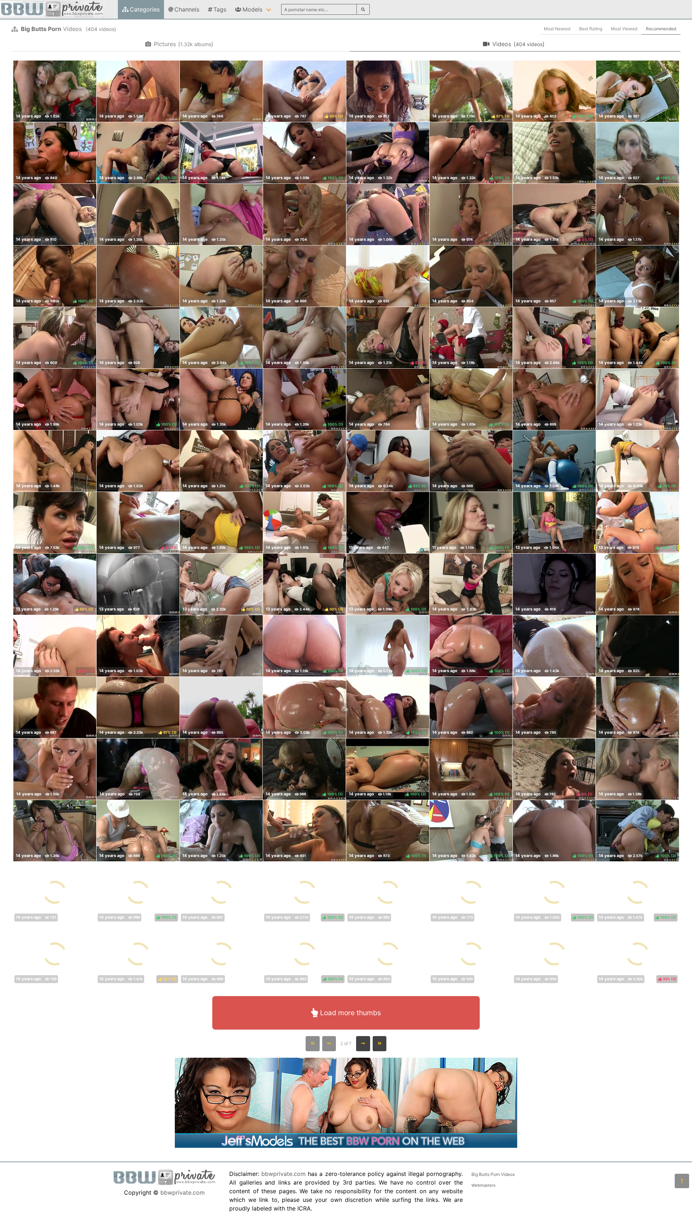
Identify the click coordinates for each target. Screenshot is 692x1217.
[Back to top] (682, 1181)
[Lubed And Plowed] (387, 91)
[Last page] (380, 1043)
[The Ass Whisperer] (471, 584)
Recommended (661, 28)
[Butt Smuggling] (221, 954)
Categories (145, 9)
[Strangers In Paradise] (387, 399)
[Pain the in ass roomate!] (637, 276)
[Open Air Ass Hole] (221, 707)
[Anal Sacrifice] (221, 892)
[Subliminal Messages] (554, 584)
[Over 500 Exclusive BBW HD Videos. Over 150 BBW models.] (346, 1145)
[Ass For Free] (138, 337)
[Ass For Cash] (138, 769)
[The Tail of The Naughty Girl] (471, 337)
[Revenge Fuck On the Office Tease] (471, 276)
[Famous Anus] (387, 214)
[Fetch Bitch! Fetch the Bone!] (304, 276)
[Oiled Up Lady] (221, 152)
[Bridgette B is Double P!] (554, 954)
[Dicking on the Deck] (387, 152)
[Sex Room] (387, 522)
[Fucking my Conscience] (220, 769)
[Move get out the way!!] (387, 276)
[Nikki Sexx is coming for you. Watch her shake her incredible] (138, 584)
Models (252, 9)
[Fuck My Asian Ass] (471, 892)
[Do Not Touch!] (54, 399)
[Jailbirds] (54, 461)
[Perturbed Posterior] (304, 214)
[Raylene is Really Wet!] (554, 645)
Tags (219, 9)
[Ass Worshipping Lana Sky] (554, 522)
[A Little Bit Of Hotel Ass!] (138, 214)
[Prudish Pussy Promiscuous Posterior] (54, 214)
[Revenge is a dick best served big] (637, 214)
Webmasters (483, 1185)
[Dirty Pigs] (221, 214)
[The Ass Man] (304, 830)
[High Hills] (637, 707)
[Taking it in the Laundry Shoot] (54, 954)
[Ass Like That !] (138, 91)
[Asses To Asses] (637, 645)
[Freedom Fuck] (471, 461)
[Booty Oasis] (221, 645)
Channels (186, 9)
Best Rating (590, 28)
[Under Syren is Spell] (554, 707)
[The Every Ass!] (54, 892)
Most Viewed (624, 28)
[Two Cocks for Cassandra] (54, 152)
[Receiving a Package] (637, 584)
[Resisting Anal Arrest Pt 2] (387, 954)
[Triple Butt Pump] (637, 769)
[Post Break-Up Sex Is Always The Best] (54, 707)
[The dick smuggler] (221, 276)
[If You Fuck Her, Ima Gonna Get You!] (54, 769)
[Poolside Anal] (221, 91)
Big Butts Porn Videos (493, 1174)
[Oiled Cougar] (637, 91)
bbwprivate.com (182, 1192)
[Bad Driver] (304, 337)
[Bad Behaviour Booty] (138, 645)
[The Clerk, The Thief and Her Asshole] (138, 461)
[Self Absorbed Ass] (554, 399)
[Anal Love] (54, 91)
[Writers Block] (471, 214)
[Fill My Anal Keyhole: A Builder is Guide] (637, 399)
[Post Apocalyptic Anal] (471, 954)
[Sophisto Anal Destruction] (138, 276)
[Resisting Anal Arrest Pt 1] (554, 152)
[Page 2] (363, 1043)
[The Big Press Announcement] (221, 399)
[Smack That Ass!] (54, 830)
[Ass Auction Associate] (387, 892)
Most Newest (557, 28)
